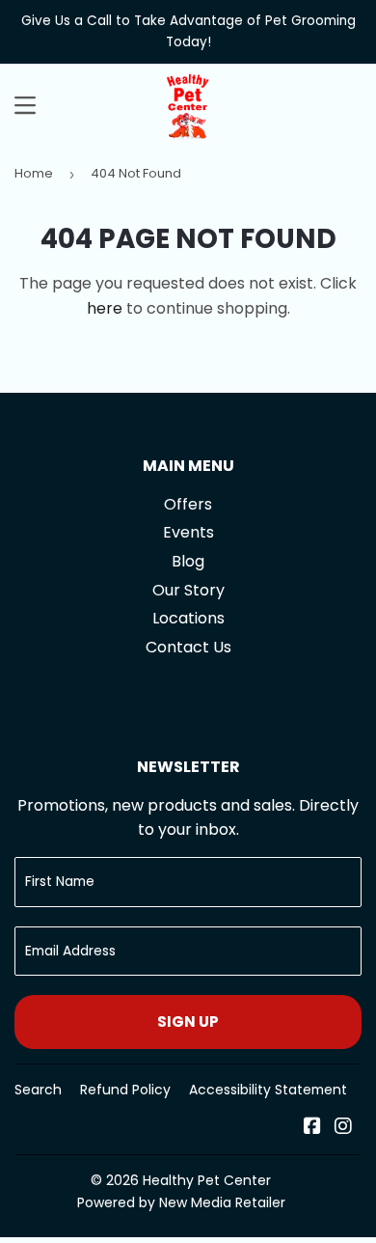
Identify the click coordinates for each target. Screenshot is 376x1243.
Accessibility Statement (268, 1089)
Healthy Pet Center (207, 1180)
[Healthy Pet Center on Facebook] (312, 1128)
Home (33, 173)
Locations (188, 618)
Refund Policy (125, 1089)
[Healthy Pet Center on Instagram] (343, 1128)
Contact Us (188, 647)
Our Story (188, 590)
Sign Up (188, 1021)
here (104, 308)
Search (38, 1089)
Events (188, 532)
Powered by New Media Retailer (181, 1202)
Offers (188, 504)
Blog (188, 561)
